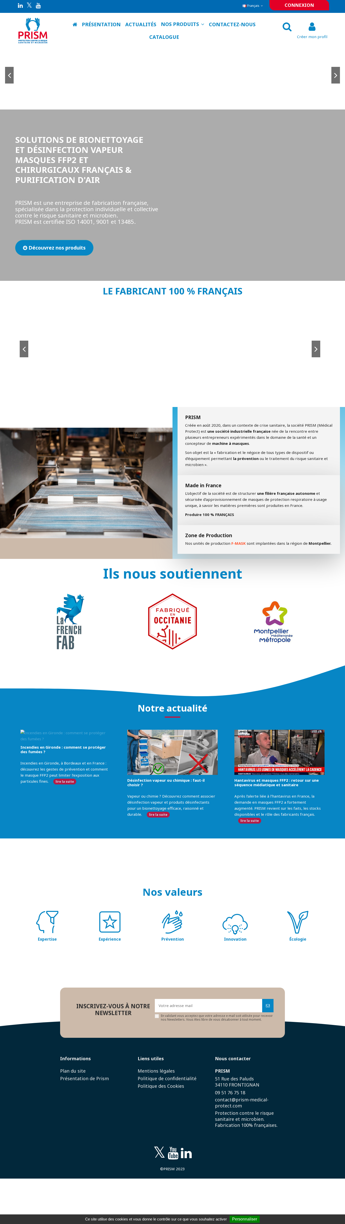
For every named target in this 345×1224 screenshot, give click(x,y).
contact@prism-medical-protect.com (241, 1103)
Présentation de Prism (84, 1078)
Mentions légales (156, 1071)
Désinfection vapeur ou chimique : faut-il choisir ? (166, 782)
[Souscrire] (268, 1005)
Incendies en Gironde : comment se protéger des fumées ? (63, 749)
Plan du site (73, 1071)
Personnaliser (244, 1219)
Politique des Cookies (161, 1086)
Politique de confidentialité (167, 1078)
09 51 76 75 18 (230, 1093)
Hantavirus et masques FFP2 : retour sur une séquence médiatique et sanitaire (276, 782)
